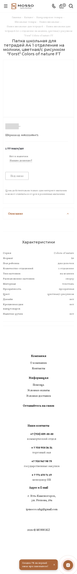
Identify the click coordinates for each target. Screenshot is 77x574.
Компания (38, 356)
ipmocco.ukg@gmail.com (41, 509)
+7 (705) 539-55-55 (41, 434)
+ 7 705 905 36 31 (41, 447)
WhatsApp (42, 415)
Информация (38, 378)
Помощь (38, 384)
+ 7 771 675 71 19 (42, 474)
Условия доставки (38, 395)
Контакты (38, 368)
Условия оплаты (38, 390)
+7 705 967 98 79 (41, 461)
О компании (38, 362)
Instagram (33, 415)
